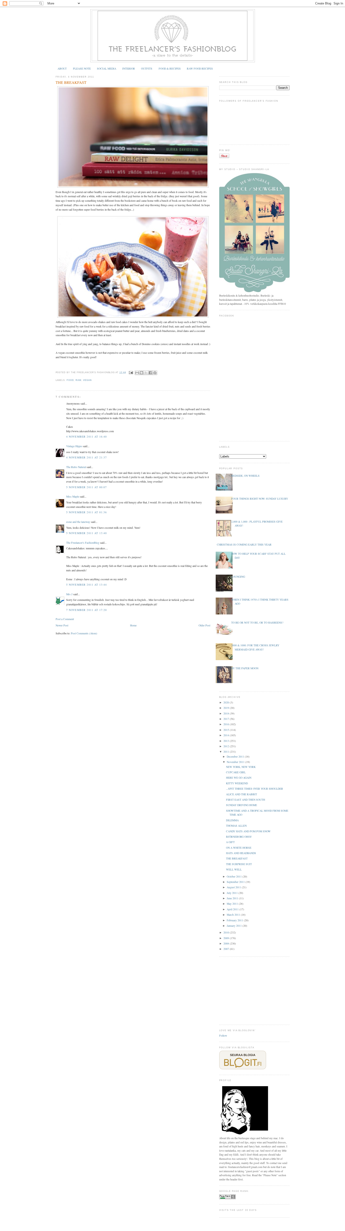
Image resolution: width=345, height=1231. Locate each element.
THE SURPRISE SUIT (239, 864)
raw (78, 380)
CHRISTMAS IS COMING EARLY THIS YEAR (244, 544)
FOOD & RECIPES (170, 68)
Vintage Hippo (74, 446)
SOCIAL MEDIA (106, 68)
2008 (226, 943)
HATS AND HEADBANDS (241, 853)
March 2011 (234, 914)
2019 (226, 708)
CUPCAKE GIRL (236, 772)
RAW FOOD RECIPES (200, 68)
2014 (226, 735)
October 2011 (234, 876)
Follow (223, 1035)
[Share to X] (146, 372)
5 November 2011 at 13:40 (86, 533)
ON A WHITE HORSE (238, 847)
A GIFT (230, 842)
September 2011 (236, 882)
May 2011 (233, 903)
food (70, 380)
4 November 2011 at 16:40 (86, 436)
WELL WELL (234, 869)
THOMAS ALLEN (236, 825)
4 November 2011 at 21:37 (86, 457)
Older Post (204, 625)
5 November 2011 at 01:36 (86, 512)
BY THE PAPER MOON (244, 668)
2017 (226, 719)
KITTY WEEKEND (237, 783)
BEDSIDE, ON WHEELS (245, 475)
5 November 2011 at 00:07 (86, 487)
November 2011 (236, 762)
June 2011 (233, 898)
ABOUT (62, 68)
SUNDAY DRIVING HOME (241, 805)
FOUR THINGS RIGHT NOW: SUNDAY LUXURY (259, 498)
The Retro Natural (76, 467)
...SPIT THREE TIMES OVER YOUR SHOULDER (254, 788)
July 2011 (232, 893)
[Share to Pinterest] (155, 372)
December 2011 (236, 756)
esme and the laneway (78, 522)
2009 (226, 938)
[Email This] (137, 372)
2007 (226, 949)
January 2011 (234, 925)
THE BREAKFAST (71, 82)
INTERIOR (128, 68)
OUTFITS (146, 68)
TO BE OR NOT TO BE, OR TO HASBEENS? (257, 622)
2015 (226, 730)
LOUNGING (238, 576)
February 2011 (235, 920)
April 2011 (233, 909)
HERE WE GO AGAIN (238, 777)
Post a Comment (65, 619)
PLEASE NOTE (82, 68)
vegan (87, 380)
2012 (226, 746)
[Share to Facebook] (150, 372)
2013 (226, 741)
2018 (226, 713)
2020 (226, 702)
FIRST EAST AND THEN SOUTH (245, 799)
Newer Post (62, 625)
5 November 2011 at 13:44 (86, 584)
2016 (226, 724)
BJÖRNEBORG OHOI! (239, 836)
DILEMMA (232, 820)
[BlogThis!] (141, 372)
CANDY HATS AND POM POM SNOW (248, 831)
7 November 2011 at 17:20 (86, 610)
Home (133, 625)
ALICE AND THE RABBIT (241, 794)
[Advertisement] (254, 990)
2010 (226, 932)
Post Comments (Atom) (84, 633)
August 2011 (234, 887)
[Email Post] (131, 372)
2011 (226, 751)
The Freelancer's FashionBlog (82, 542)
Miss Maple (72, 496)
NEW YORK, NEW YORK (241, 767)
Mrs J (69, 594)
